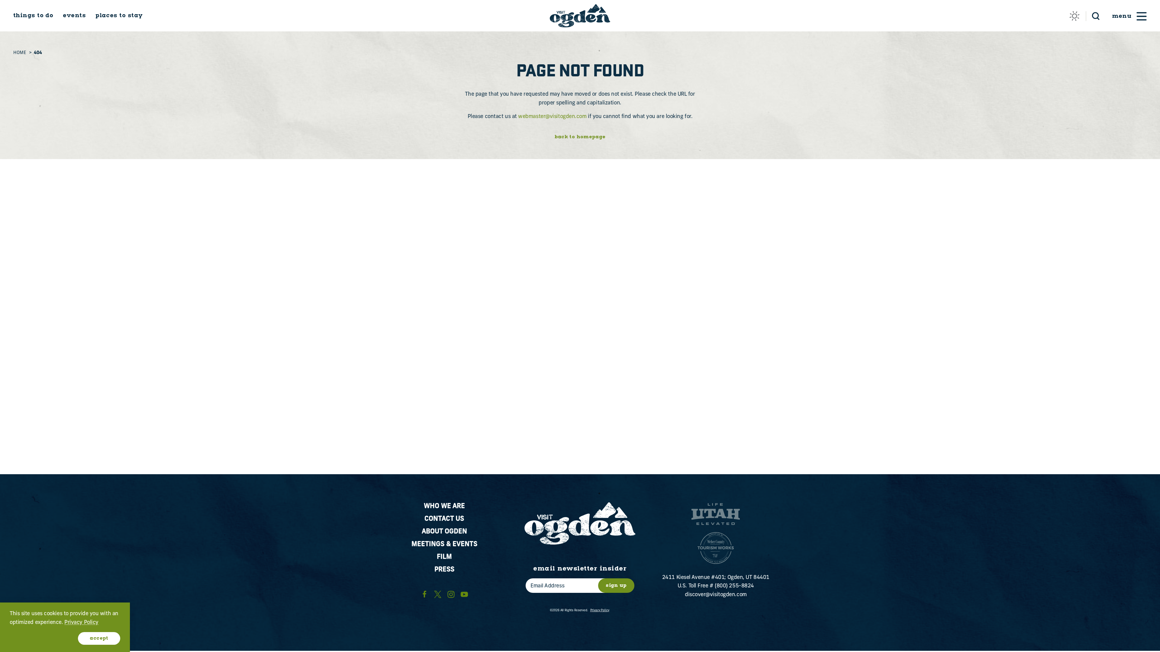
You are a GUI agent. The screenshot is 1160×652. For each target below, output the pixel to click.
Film (444, 557)
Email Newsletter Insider (580, 568)
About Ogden (444, 531)
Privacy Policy (599, 610)
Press (444, 569)
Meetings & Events (444, 544)
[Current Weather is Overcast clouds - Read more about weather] (1074, 16)
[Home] (580, 15)
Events (74, 15)
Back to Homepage (580, 137)
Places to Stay (119, 15)
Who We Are (444, 506)
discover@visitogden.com (716, 595)
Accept (99, 638)
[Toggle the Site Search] (1096, 15)
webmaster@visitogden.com (552, 117)
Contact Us (444, 519)
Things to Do (33, 15)
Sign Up (616, 585)
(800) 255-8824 (734, 586)
